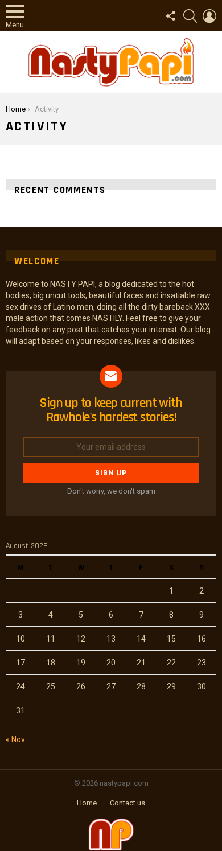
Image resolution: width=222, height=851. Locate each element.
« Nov (15, 739)
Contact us (127, 803)
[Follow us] (171, 16)
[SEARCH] (190, 16)
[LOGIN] (209, 16)
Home (87, 803)
